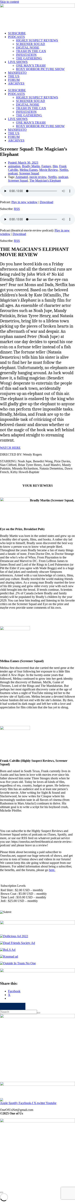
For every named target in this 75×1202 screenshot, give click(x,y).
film (55, 166)
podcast (13, 173)
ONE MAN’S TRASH (31, 65)
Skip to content (9, 1)
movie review (37, 177)
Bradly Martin (31, 166)
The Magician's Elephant (45, 180)
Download (46, 202)
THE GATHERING (29, 58)
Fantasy (46, 166)
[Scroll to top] (1, 1192)
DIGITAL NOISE (27, 47)
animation (14, 166)
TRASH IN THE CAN (31, 51)
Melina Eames (29, 169)
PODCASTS (16, 36)
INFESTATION (26, 54)
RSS (17, 209)
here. (52, 870)
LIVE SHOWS (18, 62)
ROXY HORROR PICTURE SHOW (40, 69)
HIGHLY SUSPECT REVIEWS (37, 40)
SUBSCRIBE (17, 33)
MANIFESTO (17, 72)
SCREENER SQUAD (30, 44)
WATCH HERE (10, 447)
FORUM (14, 80)
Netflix (63, 169)
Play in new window (24, 202)
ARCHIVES (16, 83)
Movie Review (48, 169)
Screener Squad (29, 173)
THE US (13, 76)
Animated (21, 177)
